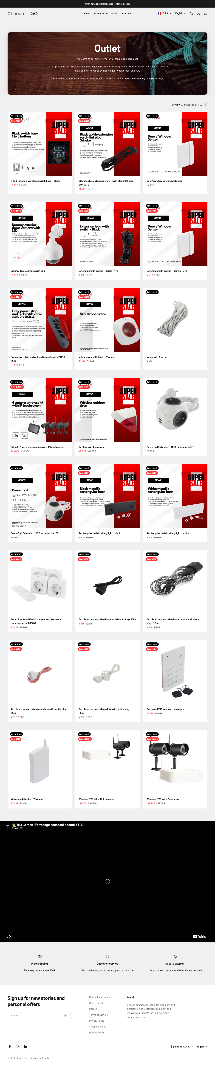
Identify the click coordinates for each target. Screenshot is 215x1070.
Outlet (114, 13)
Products (99, 13)
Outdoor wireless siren (91, 446)
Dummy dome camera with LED (28, 270)
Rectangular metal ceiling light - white (168, 533)
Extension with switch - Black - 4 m (98, 270)
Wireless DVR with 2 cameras (163, 798)
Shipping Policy (97, 1026)
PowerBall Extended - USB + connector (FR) (171, 446)
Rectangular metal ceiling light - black (100, 533)
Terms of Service (98, 1014)
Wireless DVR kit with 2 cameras (96, 798)
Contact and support (100, 996)
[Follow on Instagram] (18, 1046)
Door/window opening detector (164, 180)
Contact (126, 13)
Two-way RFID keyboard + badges (165, 709)
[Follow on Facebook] (10, 1046)
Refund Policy (96, 1032)
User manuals (96, 1002)
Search (93, 1008)
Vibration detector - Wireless (27, 798)
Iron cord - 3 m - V (156, 356)
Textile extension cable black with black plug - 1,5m (107, 619)
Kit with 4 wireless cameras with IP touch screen (38, 446)
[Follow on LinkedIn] (26, 1046)
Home (87, 13)
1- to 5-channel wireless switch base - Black (35, 180)
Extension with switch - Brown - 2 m (167, 270)
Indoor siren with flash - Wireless (97, 356)
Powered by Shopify (39, 1058)
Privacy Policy (96, 1020)
